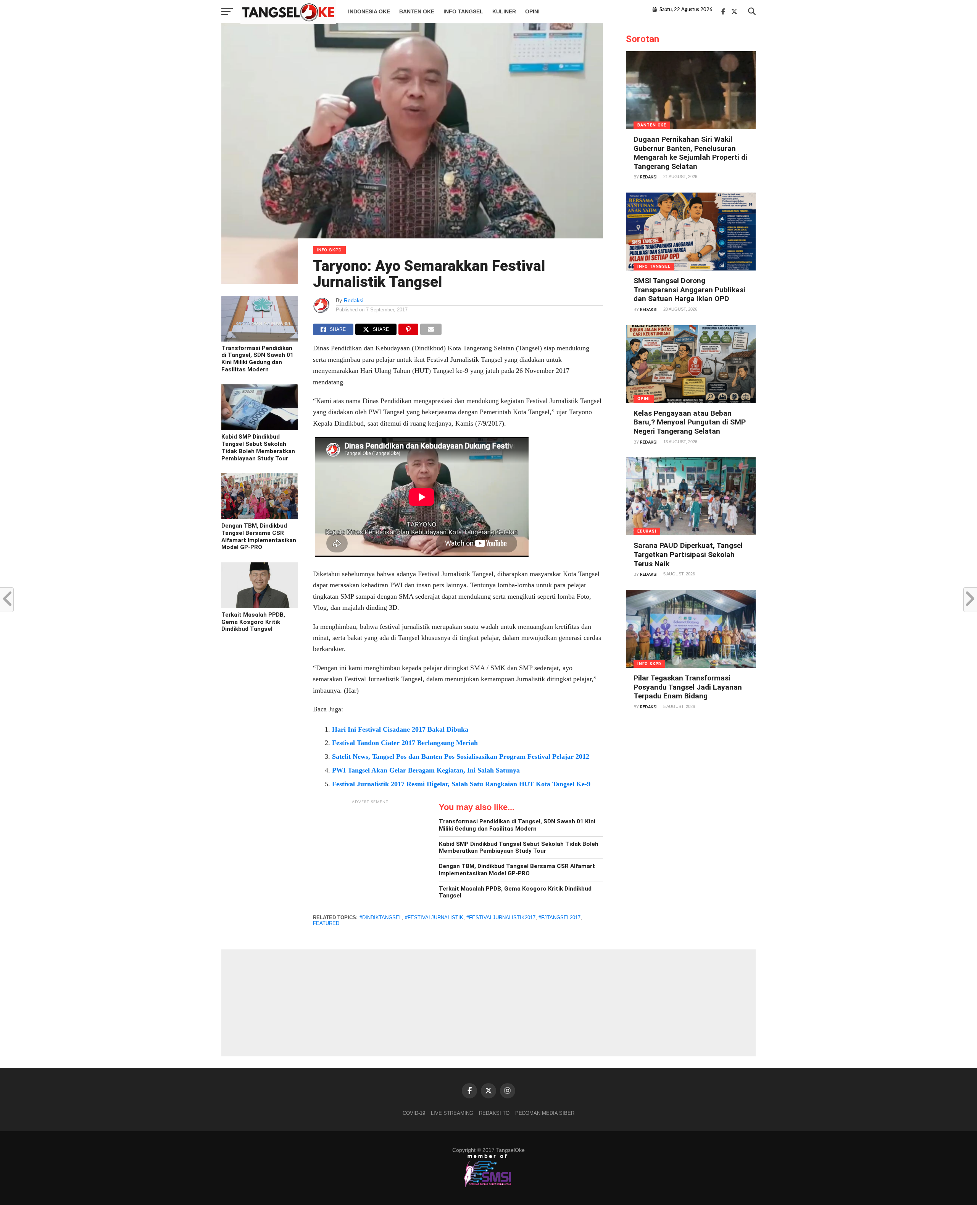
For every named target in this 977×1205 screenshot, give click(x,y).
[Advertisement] (370, 856)
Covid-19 (414, 1113)
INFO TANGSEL (463, 11)
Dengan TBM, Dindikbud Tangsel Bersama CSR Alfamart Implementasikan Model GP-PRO (258, 536)
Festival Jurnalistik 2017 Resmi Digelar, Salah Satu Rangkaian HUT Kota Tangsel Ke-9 (461, 784)
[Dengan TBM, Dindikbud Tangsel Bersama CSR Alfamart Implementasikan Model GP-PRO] (259, 517)
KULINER (504, 11)
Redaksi (353, 300)
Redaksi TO (494, 1113)
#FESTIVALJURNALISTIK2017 (500, 917)
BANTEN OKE (416, 11)
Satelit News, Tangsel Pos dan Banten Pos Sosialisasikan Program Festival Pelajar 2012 (460, 756)
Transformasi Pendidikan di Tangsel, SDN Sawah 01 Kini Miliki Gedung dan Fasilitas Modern (257, 359)
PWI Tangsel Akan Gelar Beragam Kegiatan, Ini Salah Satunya (426, 770)
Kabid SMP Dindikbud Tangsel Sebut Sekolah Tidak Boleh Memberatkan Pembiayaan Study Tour (258, 447)
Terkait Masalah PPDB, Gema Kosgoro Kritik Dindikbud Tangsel (253, 621)
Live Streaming (452, 1113)
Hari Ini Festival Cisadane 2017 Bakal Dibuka (400, 729)
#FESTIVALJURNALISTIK (434, 917)
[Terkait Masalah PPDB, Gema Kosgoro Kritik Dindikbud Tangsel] (259, 606)
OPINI (532, 11)
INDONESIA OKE (369, 11)
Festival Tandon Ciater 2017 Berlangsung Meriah (405, 743)
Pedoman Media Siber (544, 1113)
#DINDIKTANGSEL (381, 917)
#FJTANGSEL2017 (559, 917)
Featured (326, 923)
